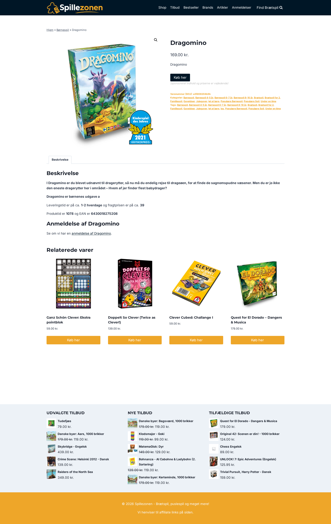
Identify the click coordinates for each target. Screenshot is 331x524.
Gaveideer (189, 101)
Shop (162, 7)
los (222, 108)
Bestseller (191, 7)
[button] (155, 39)
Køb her (180, 77)
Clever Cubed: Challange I (191, 317)
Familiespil (176, 101)
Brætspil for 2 (272, 97)
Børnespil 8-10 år (243, 97)
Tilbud (174, 7)
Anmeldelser (241, 7)
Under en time (268, 101)
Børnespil (63, 29)
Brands (207, 7)
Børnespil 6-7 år (223, 97)
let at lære (213, 101)
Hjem (50, 29)
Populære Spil (251, 101)
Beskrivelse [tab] (60, 159)
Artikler (222, 7)
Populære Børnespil (232, 101)
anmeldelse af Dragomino (91, 233)
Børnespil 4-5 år (204, 97)
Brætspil (258, 97)
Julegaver (201, 101)
